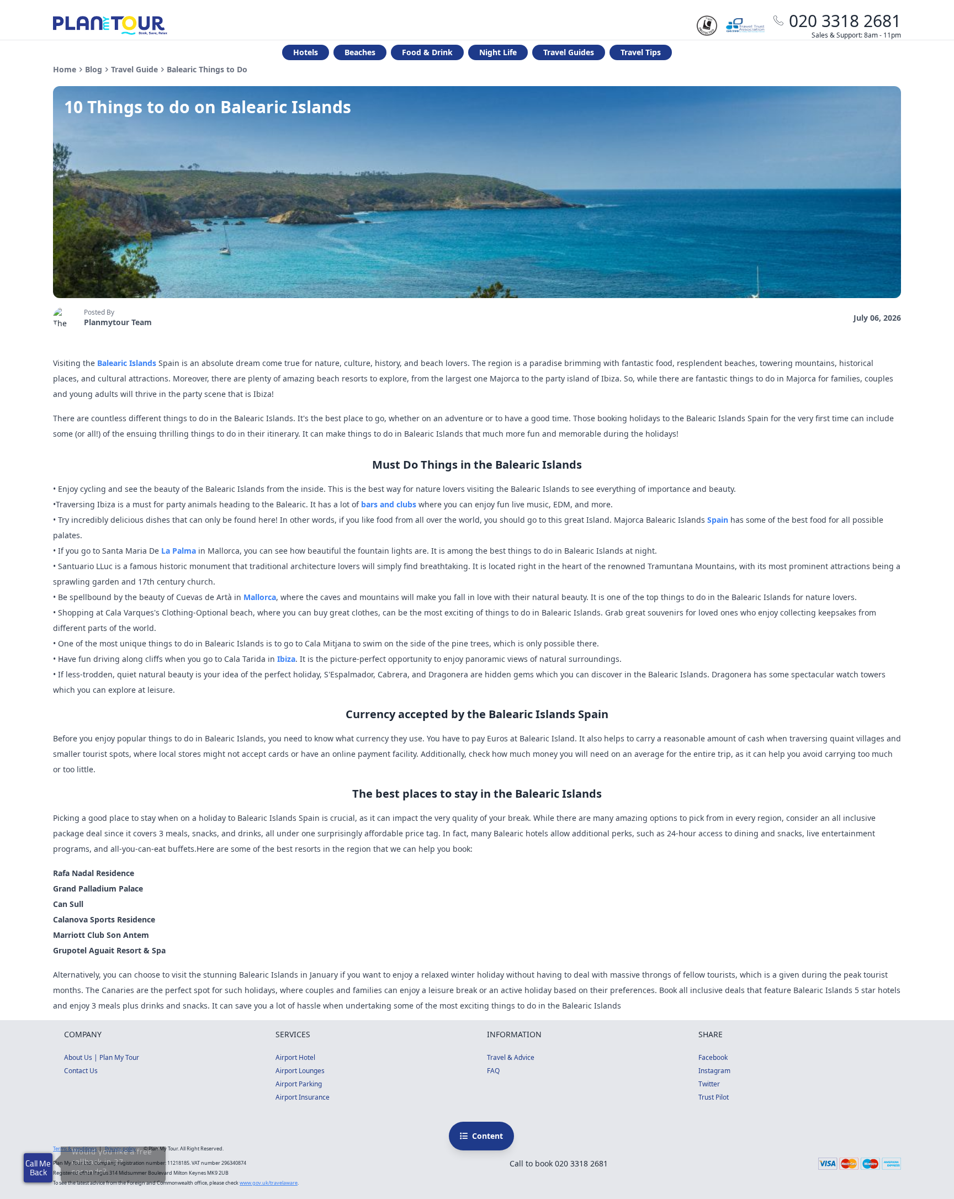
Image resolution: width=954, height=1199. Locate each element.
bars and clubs (388, 504)
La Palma (178, 550)
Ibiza (286, 659)
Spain (717, 519)
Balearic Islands (126, 363)
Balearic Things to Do (207, 69)
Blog (93, 69)
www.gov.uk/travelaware (269, 1182)
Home (64, 69)
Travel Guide (134, 69)
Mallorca (259, 597)
